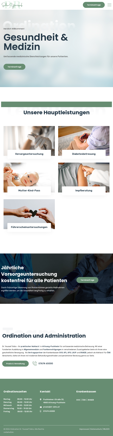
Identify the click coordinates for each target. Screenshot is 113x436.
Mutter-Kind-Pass (29, 190)
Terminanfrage (94, 5)
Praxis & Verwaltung (15, 363)
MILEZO (106, 429)
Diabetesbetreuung (84, 153)
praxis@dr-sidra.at (51, 407)
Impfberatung (83, 190)
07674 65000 (49, 411)
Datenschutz (96, 429)
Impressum (84, 429)
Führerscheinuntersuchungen (29, 227)
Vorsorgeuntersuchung (29, 153)
